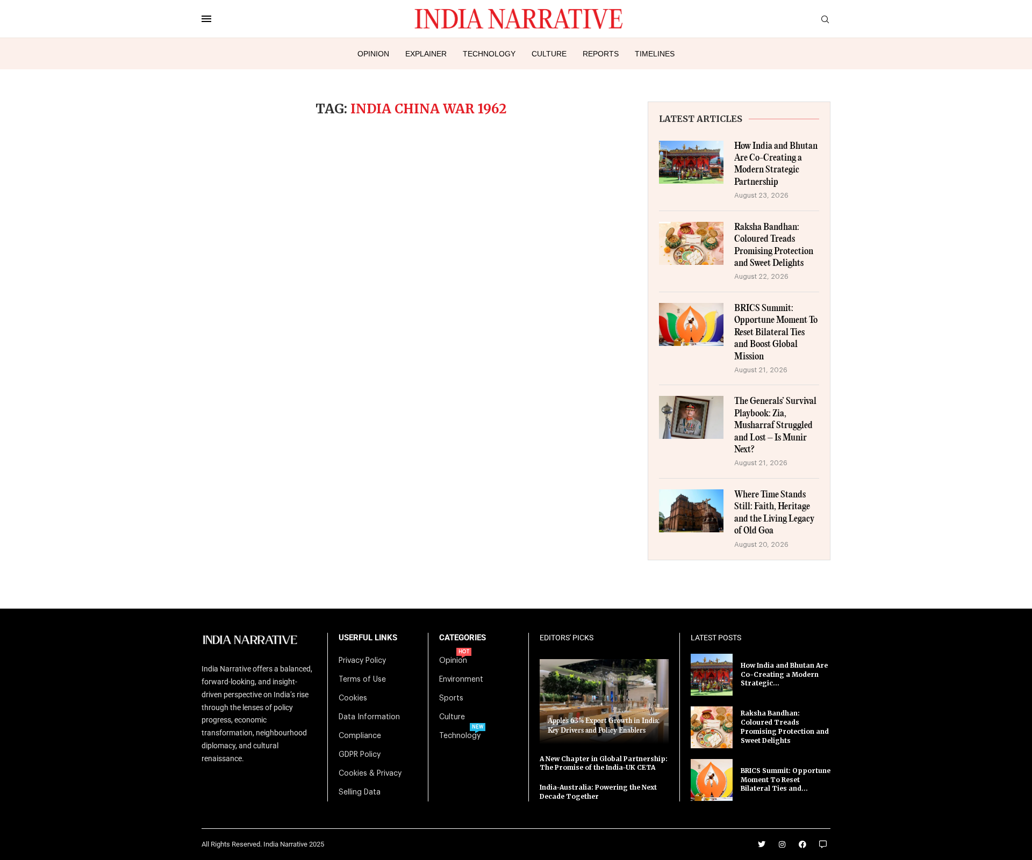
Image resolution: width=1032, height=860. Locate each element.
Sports (451, 698)
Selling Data (360, 792)
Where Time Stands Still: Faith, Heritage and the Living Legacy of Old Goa (774, 513)
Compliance (360, 736)
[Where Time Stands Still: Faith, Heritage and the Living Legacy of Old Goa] (691, 510)
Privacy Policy (362, 660)
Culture (549, 53)
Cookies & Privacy (370, 773)
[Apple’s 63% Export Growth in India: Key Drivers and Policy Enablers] (604, 701)
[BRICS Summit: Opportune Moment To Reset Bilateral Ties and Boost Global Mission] (691, 324)
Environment (461, 679)
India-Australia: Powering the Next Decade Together (598, 791)
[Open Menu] (206, 19)
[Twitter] (761, 844)
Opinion (373, 53)
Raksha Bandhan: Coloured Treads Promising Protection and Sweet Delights (773, 245)
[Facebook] (802, 844)
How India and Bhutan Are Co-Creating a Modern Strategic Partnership (776, 164)
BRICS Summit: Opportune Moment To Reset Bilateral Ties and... (785, 780)
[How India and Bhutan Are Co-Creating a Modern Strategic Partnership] (691, 162)
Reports (601, 53)
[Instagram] (782, 844)
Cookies (353, 698)
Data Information (369, 717)
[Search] (825, 20)
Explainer (426, 53)
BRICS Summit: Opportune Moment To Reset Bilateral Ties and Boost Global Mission (776, 333)
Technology (489, 53)
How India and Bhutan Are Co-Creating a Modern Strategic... (784, 674)
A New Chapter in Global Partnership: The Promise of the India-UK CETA (604, 763)
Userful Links (368, 638)
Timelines (655, 53)
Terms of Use (362, 679)
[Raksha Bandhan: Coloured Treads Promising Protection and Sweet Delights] (691, 243)
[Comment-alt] (822, 844)
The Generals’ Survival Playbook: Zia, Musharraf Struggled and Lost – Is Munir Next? (775, 425)
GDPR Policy (360, 754)
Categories (462, 638)
